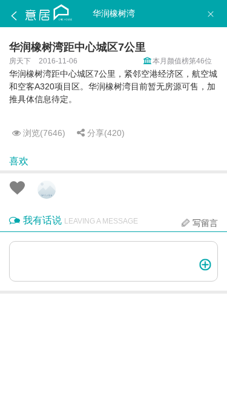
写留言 (205, 223)
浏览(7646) (43, 133)
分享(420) (105, 133)
